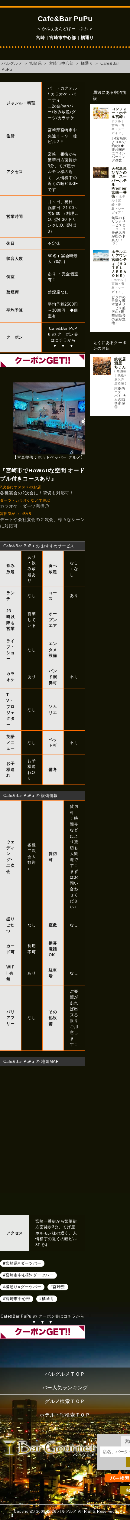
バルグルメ (12, 63)
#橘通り (46, 1298)
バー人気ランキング (65, 1387)
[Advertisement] (110, 447)
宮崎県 (35, 63)
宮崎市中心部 (61, 63)
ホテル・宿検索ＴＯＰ (65, 1414)
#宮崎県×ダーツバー (22, 1263)
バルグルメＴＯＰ (65, 1374)
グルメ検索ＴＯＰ (65, 1401)
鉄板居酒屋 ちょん (120, 363)
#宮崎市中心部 (16, 1298)
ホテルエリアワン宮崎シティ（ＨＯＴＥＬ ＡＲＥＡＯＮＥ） (119, 264)
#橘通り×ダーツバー (22, 1286)
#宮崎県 (57, 1286)
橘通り (87, 63)
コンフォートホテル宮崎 (119, 113)
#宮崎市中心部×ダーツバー (28, 1275)
